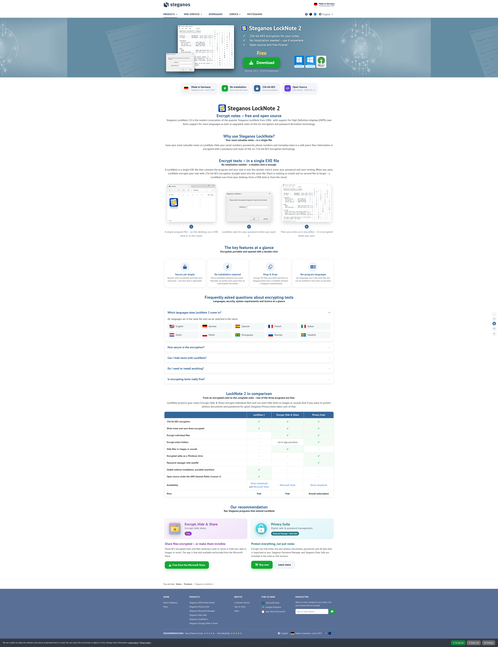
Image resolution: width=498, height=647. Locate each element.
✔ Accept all (458, 643)
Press (165, 606)
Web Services (192, 14)
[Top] (494, 313)
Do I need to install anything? (186, 368)
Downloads (216, 14)
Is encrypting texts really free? (186, 379)
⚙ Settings (488, 643)
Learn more (284, 564)
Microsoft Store (261, 486)
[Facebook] (306, 14)
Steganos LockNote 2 (198, 619)
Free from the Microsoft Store (188, 565)
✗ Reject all (474, 643)
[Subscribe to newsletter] (332, 611)
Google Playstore (273, 607)
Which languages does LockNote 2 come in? (194, 312)
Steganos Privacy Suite (199, 606)
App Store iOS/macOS (275, 611)
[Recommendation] (494, 333)
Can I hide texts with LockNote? (187, 358)
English (326, 14)
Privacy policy (145, 642)
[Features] (494, 323)
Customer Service (242, 602)
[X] (310, 14)
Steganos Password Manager (202, 611)
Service (233, 14)
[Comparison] (494, 328)
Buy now (264, 564)
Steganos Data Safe (198, 615)
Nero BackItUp (223, 633)
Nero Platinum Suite (194, 633)
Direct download (259, 483)
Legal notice (133, 642)
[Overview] (494, 318)
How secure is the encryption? (186, 347)
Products (169, 14)
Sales (236, 611)
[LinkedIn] (315, 14)
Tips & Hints (239, 606)
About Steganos (170, 602)
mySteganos (254, 14)
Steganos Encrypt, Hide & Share (203, 623)
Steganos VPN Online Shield (202, 602)
